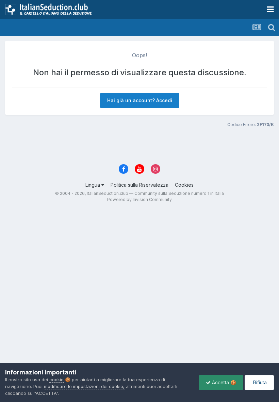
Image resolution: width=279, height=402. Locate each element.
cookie (56, 379)
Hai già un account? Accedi (139, 100)
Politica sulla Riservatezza (139, 185)
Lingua (93, 185)
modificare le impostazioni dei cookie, (84, 386)
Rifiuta (259, 382)
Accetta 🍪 (223, 382)
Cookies (184, 185)
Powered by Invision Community (139, 199)
